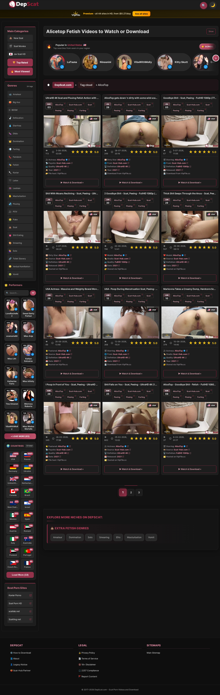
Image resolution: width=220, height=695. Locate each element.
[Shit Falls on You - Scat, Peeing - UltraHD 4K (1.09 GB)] (130, 418)
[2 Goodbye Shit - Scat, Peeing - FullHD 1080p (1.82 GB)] (130, 227)
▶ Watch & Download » (72, 182)
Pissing (70, 110)
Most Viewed (20, 71)
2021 (56, 170)
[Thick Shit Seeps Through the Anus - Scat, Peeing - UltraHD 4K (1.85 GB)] (189, 227)
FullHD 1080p (182, 166)
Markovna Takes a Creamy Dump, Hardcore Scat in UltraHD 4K (189, 289)
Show (211, 31)
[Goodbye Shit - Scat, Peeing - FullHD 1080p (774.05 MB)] (189, 131)
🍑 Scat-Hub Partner (20, 670)
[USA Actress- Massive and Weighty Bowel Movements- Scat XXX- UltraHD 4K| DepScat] (72, 322)
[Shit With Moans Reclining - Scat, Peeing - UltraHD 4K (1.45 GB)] (72, 227)
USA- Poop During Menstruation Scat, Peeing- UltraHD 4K (130, 289)
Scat (90, 105)
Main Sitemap (153, 652)
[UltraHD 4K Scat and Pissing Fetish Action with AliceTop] (72, 131)
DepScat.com (63, 84)
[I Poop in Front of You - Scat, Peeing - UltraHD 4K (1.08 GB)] (72, 418)
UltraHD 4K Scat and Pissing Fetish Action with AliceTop (72, 97)
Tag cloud (86, 84)
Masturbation (134, 537)
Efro (118, 537)
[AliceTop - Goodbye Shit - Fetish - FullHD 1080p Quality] (189, 418)
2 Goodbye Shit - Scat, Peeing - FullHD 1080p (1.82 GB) (130, 193)
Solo (90, 537)
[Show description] (53, 152)
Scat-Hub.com (75, 105)
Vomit (151, 537)
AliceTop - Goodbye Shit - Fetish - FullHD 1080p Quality (189, 384)
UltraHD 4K (61, 166)
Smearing (104, 537)
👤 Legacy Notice (18, 664)
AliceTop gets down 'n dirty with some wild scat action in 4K (130, 97)
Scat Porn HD (15, 603)
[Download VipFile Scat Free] (24, 4)
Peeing (58, 110)
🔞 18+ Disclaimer (87, 664)
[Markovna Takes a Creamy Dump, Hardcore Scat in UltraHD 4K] (189, 322)
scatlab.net (14, 611)
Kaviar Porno (15, 595)
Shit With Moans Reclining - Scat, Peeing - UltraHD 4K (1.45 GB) (72, 193)
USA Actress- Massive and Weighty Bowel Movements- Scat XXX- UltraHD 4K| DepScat (72, 289)
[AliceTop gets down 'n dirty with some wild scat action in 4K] (130, 131)
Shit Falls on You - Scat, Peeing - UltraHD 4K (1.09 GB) (130, 384)
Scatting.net (15, 619)
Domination (75, 537)
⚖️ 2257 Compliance (88, 670)
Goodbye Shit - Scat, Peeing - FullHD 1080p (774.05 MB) (189, 97)
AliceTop (59, 105)
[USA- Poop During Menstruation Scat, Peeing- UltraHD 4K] (130, 322)
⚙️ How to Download (20, 652)
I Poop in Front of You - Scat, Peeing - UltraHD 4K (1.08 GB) (72, 384)
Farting (83, 110)
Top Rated (20, 62)
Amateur (57, 537)
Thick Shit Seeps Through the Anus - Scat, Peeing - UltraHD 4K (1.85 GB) (189, 193)
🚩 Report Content (87, 676)
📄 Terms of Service (88, 658)
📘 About (14, 658)
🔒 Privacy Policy (86, 652)
